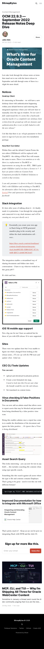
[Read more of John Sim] (5, 34)
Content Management (11, 12)
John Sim (6, 40)
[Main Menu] (40, 3)
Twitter (21, 628)
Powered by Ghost (22, 632)
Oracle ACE (37, 628)
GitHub (28, 628)
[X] (22, 624)
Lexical (5, 192)
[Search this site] (36, 3)
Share (38, 37)
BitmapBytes (9, 3)
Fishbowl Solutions (10, 628)
